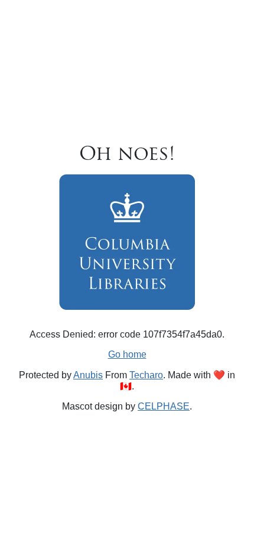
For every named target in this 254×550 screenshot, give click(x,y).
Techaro (146, 375)
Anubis (88, 375)
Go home (127, 354)
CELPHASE (164, 406)
